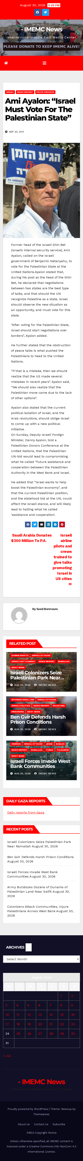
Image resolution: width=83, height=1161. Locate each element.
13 (40, 1015)
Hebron (16, 744)
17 (7, 1024)
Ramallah (64, 661)
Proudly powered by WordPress (28, 1109)
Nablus (60, 744)
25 (18, 1033)
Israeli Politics (20, 706)
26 (29, 1033)
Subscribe (59, 1124)
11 (18, 1015)
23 (73, 1024)
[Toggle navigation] (44, 63)
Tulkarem (62, 750)
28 (51, 1033)
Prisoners (17, 712)
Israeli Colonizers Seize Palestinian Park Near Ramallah (36, 678)
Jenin (49, 744)
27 (40, 1033)
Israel (10, 92)
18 (18, 1024)
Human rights (19, 655)
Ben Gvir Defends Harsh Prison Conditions (38, 719)
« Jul (6, 1056)
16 (72, 1015)
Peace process (45, 92)
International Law (22, 699)
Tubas (49, 750)
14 (51, 1015)
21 (51, 1024)
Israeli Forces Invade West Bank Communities (40, 763)
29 (62, 1033)
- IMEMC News (41, 29)
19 (29, 1024)
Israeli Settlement (23, 661)
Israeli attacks (41, 655)
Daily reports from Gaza (25, 812)
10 (7, 1015)
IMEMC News (47, 685)
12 (29, 1015)
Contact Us (41, 1124)
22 (62, 1024)
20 (40, 1024)
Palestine (59, 706)
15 (61, 1015)
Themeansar (41, 1114)
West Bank (17, 667)
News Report (25, 92)
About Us (24, 1124)
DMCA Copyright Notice (42, 1132)
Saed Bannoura (47, 609)
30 (73, 1033)
